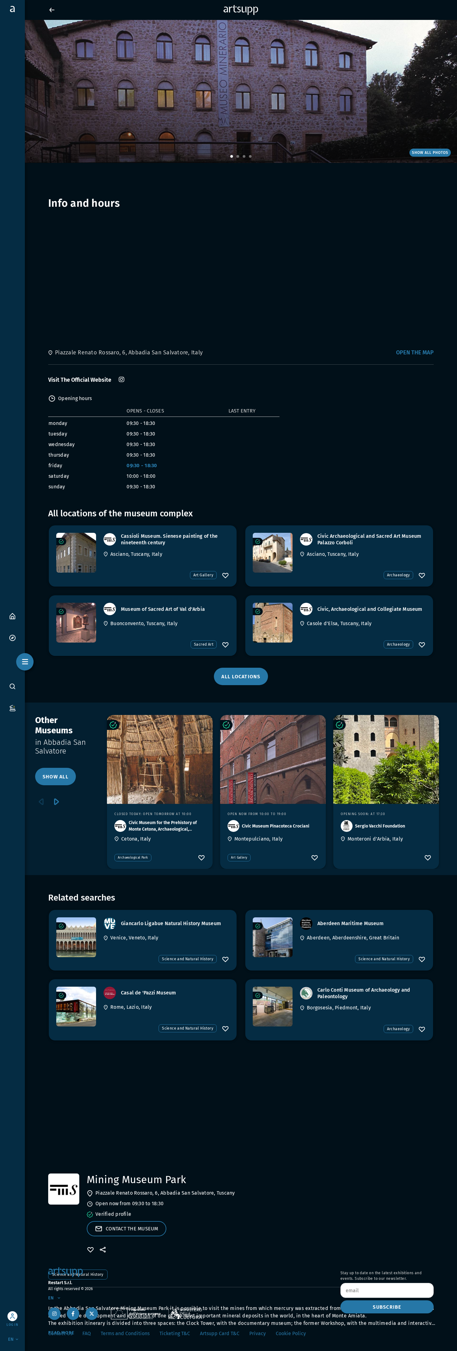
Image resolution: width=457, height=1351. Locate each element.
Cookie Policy (291, 1333)
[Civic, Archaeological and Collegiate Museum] (273, 623)
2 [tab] (238, 157)
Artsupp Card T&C (219, 1333)
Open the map (415, 352)
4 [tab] (250, 157)
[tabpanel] (228, 91)
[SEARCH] (12, 686)
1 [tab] (231, 157)
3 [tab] (244, 157)
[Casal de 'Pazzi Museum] (76, 1006)
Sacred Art (203, 644)
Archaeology (398, 575)
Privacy (257, 1333)
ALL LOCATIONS (240, 677)
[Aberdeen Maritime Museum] (273, 937)
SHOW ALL (55, 777)
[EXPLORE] (12, 637)
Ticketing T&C (174, 1333)
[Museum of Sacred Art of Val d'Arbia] (76, 623)
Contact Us (60, 1333)
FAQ (86, 1333)
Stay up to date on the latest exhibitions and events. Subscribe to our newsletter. (381, 1276)
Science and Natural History (187, 959)
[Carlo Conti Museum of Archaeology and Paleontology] (273, 1006)
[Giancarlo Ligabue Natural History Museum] (76, 937)
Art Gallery (203, 575)
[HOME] (12, 616)
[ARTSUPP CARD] (12, 708)
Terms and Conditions (125, 1333)
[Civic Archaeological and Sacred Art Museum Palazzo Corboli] (273, 553)
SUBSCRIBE (387, 1307)
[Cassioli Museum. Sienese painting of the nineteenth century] (76, 553)
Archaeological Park (133, 858)
